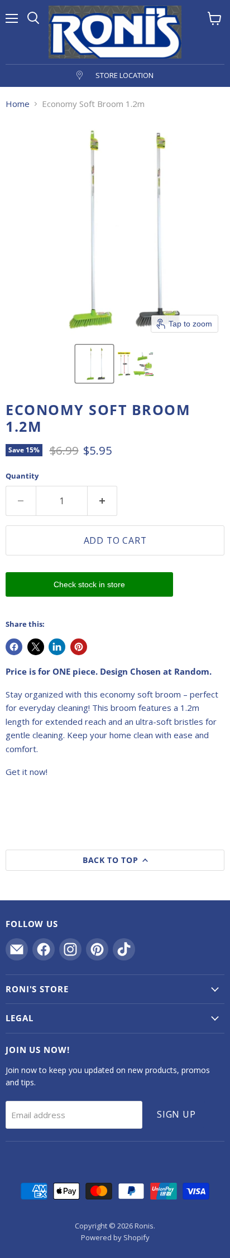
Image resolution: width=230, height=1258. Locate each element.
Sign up (176, 1114)
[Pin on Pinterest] (78, 646)
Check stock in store (89, 584)
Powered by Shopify (115, 1237)
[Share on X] (35, 646)
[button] (94, 364)
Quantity (22, 476)
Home (18, 104)
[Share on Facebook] (14, 646)
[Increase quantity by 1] (103, 501)
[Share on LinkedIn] (57, 646)
